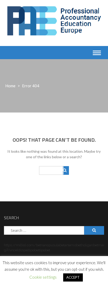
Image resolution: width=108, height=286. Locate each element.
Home (10, 85)
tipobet (34, 250)
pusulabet (56, 245)
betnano (42, 245)
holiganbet (89, 245)
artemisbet (72, 245)
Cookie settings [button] (43, 277)
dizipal (23, 250)
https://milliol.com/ (20, 245)
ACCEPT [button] (73, 277)
